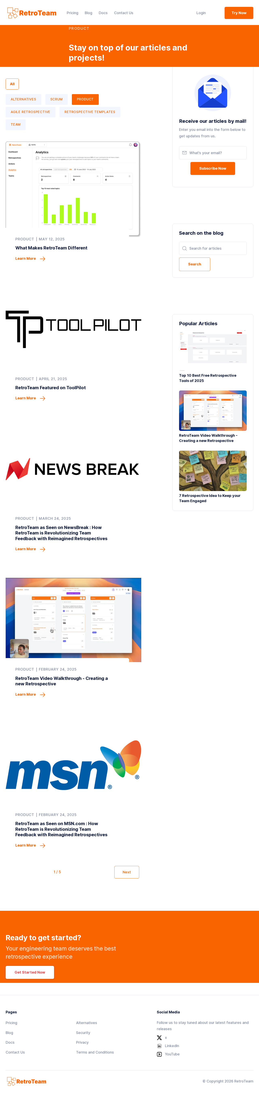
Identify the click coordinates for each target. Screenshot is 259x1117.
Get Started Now (30, 972)
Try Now (238, 13)
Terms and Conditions (95, 1052)
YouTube (172, 1054)
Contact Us (15, 1052)
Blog (9, 1033)
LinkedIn (172, 1046)
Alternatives (86, 1023)
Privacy (82, 1042)
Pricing (11, 1023)
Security (83, 1033)
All (12, 84)
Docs (10, 1042)
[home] (31, 13)
